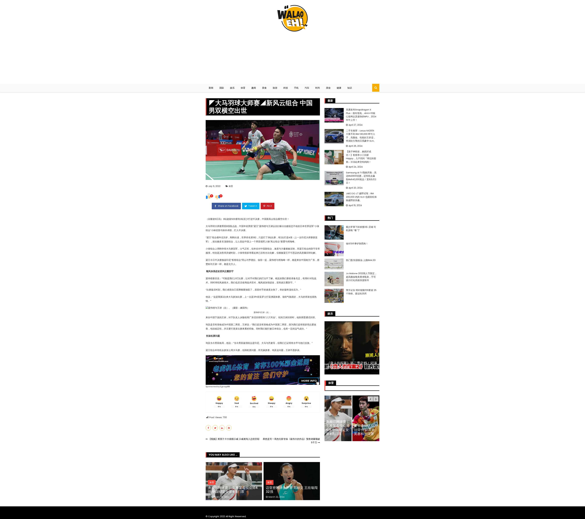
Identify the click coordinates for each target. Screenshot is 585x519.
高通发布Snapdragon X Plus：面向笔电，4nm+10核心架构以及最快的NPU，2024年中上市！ (361, 115)
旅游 (275, 87)
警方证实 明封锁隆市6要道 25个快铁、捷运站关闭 (361, 292)
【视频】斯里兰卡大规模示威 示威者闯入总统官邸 (234, 439)
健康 (339, 87)
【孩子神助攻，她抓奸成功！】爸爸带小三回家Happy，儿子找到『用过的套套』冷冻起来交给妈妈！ (361, 156)
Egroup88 (225, 386)
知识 (349, 87)
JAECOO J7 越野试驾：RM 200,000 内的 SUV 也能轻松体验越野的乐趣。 (361, 197)
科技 (285, 87)
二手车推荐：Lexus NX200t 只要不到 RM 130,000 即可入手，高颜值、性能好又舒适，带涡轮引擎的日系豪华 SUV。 (361, 136)
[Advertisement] (292, 56)
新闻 (211, 87)
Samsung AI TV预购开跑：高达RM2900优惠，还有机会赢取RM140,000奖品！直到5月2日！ (361, 177)
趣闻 (253, 87)
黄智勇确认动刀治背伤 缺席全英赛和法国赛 (365, 430)
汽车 (307, 87)
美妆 (328, 87)
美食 (264, 87)
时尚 (317, 87)
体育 (243, 87)
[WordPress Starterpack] (263, 369)
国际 (221, 87)
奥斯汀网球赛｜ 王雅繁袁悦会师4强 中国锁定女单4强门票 (233, 489)
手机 (296, 87)
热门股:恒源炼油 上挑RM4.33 (361, 260)
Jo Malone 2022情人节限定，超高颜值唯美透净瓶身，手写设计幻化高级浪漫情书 (361, 277)
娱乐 (232, 87)
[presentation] (370, 399)
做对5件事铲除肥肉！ (357, 243)
